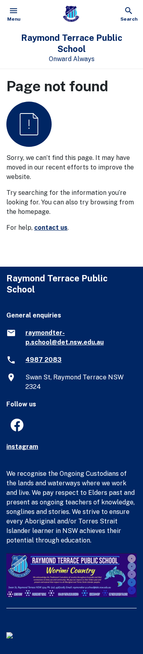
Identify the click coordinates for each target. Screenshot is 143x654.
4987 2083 (43, 360)
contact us (51, 227)
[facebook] (13, 427)
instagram (22, 446)
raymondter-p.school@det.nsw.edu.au (64, 337)
